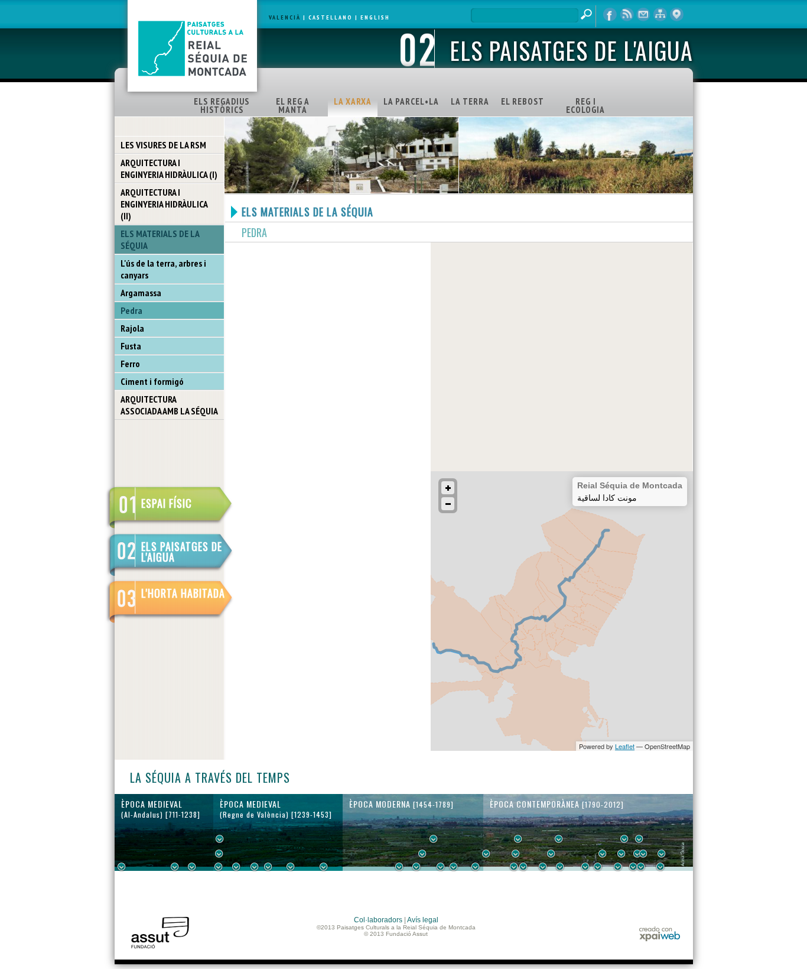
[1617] (416, 866)
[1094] (192, 866)
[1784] (486, 853)
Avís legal (422, 920)
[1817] (514, 866)
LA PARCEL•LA (411, 101)
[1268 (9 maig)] (236, 866)
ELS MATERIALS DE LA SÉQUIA (160, 239)
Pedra (131, 310)
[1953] (637, 853)
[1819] (515, 853)
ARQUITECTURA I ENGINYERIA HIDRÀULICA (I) (169, 168)
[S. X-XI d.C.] (175, 866)
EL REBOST (522, 101)
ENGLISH (375, 17)
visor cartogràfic (676, 15)
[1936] (621, 853)
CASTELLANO (330, 17)
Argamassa (141, 293)
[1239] (219, 853)
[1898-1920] (598, 866)
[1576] (399, 866)
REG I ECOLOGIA (585, 105)
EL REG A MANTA (293, 105)
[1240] (219, 839)
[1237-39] (218, 866)
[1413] (323, 866)
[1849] (543, 866)
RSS (627, 15)
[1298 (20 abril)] (254, 866)
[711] (121, 866)
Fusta (131, 346)
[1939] (624, 839)
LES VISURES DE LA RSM (163, 145)
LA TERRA (470, 101)
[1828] (523, 866)
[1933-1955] (639, 839)
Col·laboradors (378, 920)
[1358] (290, 866)
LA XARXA (353, 101)
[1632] (422, 853)
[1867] (559, 839)
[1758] (475, 866)
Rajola (132, 328)
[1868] (560, 866)
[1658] (433, 839)
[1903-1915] (602, 853)
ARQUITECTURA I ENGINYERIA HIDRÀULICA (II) (164, 204)
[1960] (643, 853)
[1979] (660, 866)
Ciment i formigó (152, 381)
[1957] (641, 866)
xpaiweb (659, 933)
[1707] (453, 866)
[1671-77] (440, 866)
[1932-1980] (661, 853)
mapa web (660, 15)
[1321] (268, 866)
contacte (643, 15)
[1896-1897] (585, 866)
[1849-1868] (551, 853)
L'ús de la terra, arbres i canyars (163, 269)
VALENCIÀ (285, 17)
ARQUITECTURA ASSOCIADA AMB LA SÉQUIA (169, 405)
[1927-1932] (618, 866)
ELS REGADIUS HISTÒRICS (221, 105)
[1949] (633, 866)
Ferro (130, 364)
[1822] (518, 839)
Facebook (610, 15)
